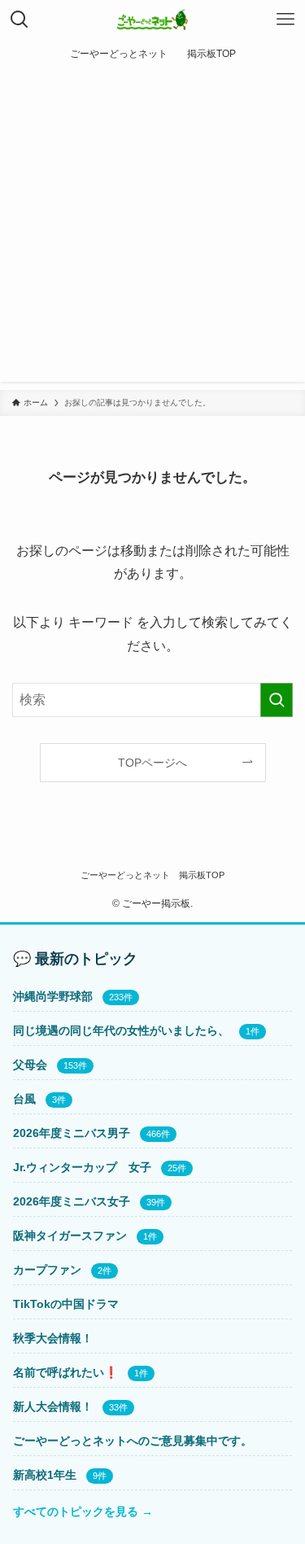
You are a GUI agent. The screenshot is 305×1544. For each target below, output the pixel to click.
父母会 (30, 1064)
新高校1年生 (44, 1474)
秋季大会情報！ (53, 1338)
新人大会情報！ (53, 1406)
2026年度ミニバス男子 (71, 1132)
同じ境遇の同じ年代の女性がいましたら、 (121, 1030)
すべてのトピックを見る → (83, 1512)
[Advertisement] (152, 229)
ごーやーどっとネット (125, 875)
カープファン (47, 1269)
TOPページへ (152, 762)
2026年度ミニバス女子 (71, 1201)
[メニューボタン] (285, 19)
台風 (24, 1098)
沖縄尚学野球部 (53, 996)
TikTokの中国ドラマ (66, 1303)
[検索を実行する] (276, 700)
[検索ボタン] (19, 19)
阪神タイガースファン (70, 1235)
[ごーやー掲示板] (152, 19)
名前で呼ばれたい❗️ (65, 1372)
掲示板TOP (201, 875)
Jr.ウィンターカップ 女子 (82, 1167)
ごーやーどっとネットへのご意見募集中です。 (132, 1440)
